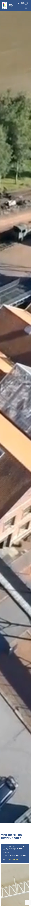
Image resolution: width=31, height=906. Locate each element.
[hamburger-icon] (22, 3)
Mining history (11, 5)
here (4, 857)
